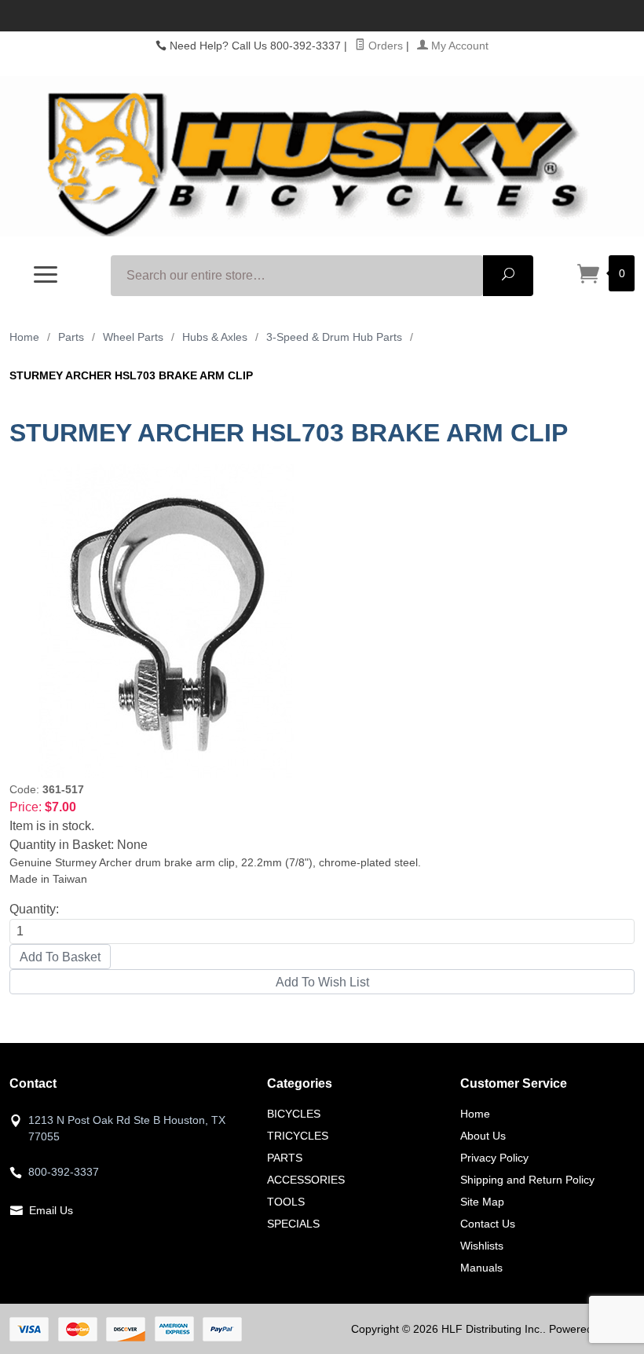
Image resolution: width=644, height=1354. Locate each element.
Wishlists (481, 1245)
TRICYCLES (297, 1135)
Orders (384, 45)
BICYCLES (293, 1113)
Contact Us (487, 1223)
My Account (458, 45)
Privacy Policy (494, 1157)
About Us (483, 1135)
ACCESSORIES (306, 1179)
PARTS (284, 1157)
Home (24, 337)
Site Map (482, 1201)
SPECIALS (293, 1223)
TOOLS (286, 1201)
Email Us (51, 1210)
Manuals (481, 1267)
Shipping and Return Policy (527, 1179)
